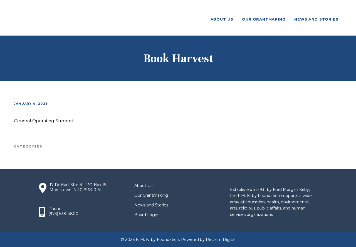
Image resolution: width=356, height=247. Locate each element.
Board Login (146, 214)
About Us (143, 185)
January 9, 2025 (31, 104)
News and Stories (151, 205)
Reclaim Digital (220, 239)
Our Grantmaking (151, 195)
